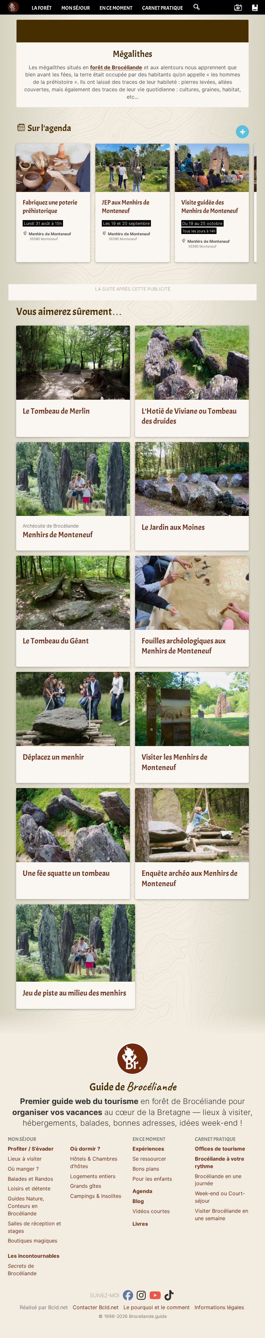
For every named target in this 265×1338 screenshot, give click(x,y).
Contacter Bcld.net (96, 1307)
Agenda (142, 1191)
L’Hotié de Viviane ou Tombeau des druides (189, 416)
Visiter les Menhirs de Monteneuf (174, 762)
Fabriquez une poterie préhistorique (50, 206)
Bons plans (145, 1168)
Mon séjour (75, 8)
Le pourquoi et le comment (156, 1307)
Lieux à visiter (25, 1158)
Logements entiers (92, 1176)
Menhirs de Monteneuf (57, 535)
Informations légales (219, 1307)
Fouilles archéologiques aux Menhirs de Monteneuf (184, 646)
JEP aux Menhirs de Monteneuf (125, 206)
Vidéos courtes (151, 1211)
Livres (140, 1224)
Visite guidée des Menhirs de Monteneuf (209, 206)
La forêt (42, 8)
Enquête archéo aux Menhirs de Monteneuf (190, 878)
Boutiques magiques (32, 1240)
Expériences (148, 1148)
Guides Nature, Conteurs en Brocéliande (26, 1206)
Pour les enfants (152, 1179)
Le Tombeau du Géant (56, 641)
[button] (196, 7)
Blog (138, 1201)
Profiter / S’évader (31, 1148)
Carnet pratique (162, 8)
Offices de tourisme (220, 1148)
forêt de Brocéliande (116, 67)
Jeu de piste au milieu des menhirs (74, 993)
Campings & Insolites (95, 1196)
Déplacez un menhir (53, 757)
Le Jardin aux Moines (173, 527)
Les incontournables (33, 1256)
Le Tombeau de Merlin (56, 411)
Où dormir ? (85, 1148)
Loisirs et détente (29, 1188)
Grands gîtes (85, 1186)
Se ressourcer (149, 1158)
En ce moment (116, 8)
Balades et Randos (30, 1179)
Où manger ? (23, 1168)
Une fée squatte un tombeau (66, 873)
